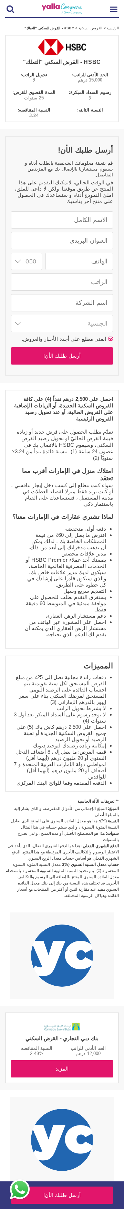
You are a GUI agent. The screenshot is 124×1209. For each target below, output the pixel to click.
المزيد (62, 1069)
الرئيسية (112, 28)
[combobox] (26, 261)
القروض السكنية (89, 28)
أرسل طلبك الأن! (62, 356)
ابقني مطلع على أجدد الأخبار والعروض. (65, 339)
